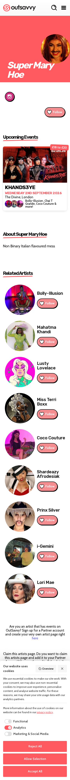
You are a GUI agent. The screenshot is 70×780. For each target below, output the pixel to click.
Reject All (35, 746)
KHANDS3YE (20, 187)
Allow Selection (35, 759)
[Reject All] (62, 668)
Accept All (35, 771)
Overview (47, 668)
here (35, 638)
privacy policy (45, 712)
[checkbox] (15, 721)
